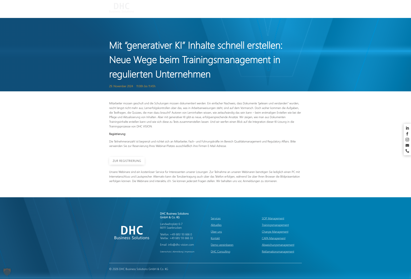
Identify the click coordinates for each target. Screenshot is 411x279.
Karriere (286, 8)
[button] (7, 272)
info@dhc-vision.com (181, 244)
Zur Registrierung (127, 161)
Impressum (189, 251)
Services (238, 8)
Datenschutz (165, 251)
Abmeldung (178, 251)
